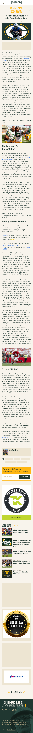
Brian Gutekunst (25, 459)
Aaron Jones (9, 459)
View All (16, 526)
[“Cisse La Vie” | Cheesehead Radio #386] (7, 574)
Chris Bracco (11, 730)
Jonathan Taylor (22, 462)
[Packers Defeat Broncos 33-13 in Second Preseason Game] (7, 532)
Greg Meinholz (23, 21)
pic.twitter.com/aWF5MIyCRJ (11, 245)
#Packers (5, 235)
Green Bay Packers (11, 462)
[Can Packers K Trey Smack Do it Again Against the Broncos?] (7, 564)
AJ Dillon (17, 459)
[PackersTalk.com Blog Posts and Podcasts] (16, 2)
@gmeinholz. (6, 437)
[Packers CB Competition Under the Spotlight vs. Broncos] (7, 553)
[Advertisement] (16, 46)
